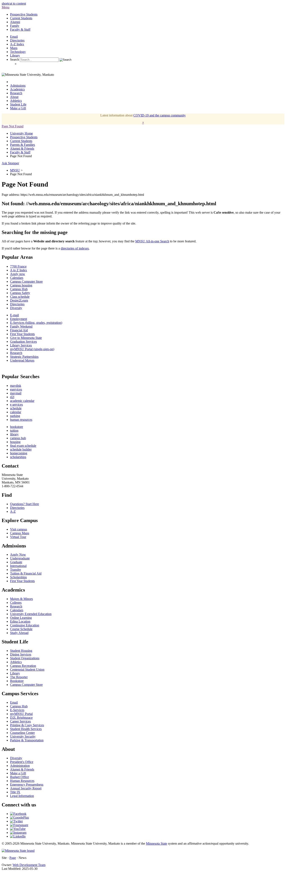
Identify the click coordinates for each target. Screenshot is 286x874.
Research (16, 93)
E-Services (17, 710)
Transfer (15, 569)
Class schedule (20, 296)
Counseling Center (22, 732)
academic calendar (22, 400)
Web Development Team (29, 865)
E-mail (14, 315)
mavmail (15, 393)
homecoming (18, 453)
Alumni (15, 22)
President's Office (21, 762)
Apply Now (18, 554)
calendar (15, 412)
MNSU (15, 170)
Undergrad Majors (22, 360)
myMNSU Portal (21, 714)
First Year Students (22, 334)
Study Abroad (19, 633)
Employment (18, 319)
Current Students (21, 18)
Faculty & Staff (20, 29)
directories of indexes (75, 248)
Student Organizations (24, 658)
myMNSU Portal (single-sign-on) (32, 349)
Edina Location (20, 621)
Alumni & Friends (22, 148)
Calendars (16, 278)
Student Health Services (26, 729)
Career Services (20, 721)
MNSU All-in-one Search (152, 241)
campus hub (18, 438)
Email (14, 36)
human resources (21, 419)
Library (15, 55)
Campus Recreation (23, 666)
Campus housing (21, 285)
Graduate (16, 562)
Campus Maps (19, 533)
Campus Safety (20, 293)
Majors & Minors (21, 599)
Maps (13, 48)
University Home (21, 133)
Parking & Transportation (27, 740)
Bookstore (17, 681)
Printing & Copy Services (27, 725)
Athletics (16, 100)
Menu (5, 7)
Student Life (18, 104)
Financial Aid (19, 330)
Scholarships (18, 577)
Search (14, 59)
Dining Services (20, 654)
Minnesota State (156, 843)
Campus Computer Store (26, 281)
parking (15, 416)
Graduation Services (23, 341)
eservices (16, 389)
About (14, 97)
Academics (17, 89)
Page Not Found (12, 126)
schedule (16, 408)
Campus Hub (19, 289)
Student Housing (21, 650)
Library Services (21, 345)
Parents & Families (22, 144)
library (14, 434)
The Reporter (19, 677)
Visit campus (18, 529)
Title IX (15, 792)
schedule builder (21, 449)
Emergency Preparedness (26, 784)
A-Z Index (17, 44)
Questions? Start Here (24, 504)
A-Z (13, 511)
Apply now (17, 274)
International (18, 566)
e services (16, 404)
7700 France (18, 266)
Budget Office (19, 777)
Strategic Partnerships (24, 356)
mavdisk (15, 385)
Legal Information (22, 796)
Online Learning (21, 617)
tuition (14, 430)
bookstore (16, 427)
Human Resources (22, 781)
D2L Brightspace (21, 717)
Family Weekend (21, 326)
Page (12, 858)
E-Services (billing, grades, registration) (36, 322)
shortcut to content (14, 3)
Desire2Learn (19, 300)
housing (15, 442)
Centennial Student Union (27, 669)
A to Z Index (18, 270)
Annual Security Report (25, 788)
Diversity (16, 308)
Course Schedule (21, 629)
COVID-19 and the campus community (159, 115)
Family (14, 25)
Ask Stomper (10, 163)
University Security (23, 736)
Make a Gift (18, 108)
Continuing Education (24, 625)
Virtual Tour (18, 537)
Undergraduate (20, 558)
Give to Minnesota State (26, 338)
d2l (12, 397)
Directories (17, 40)
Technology (18, 52)
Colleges (16, 602)
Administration (20, 765)
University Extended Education (31, 614)
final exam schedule (23, 445)
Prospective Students (23, 14)
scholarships (18, 457)
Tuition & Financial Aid (25, 573)
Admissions (18, 85)
